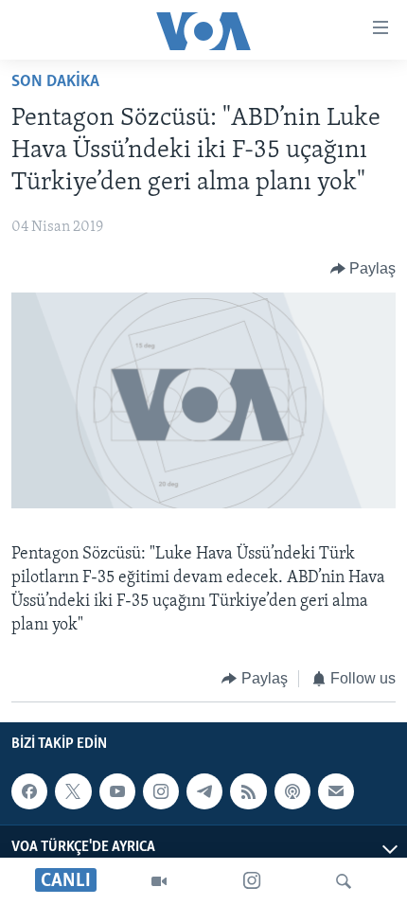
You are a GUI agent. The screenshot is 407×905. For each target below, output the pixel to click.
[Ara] (343, 881)
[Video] (159, 881)
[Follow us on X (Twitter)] (73, 791)
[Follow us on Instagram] (161, 791)
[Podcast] (292, 791)
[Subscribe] (336, 791)
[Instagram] (251, 881)
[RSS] (248, 791)
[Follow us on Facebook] (29, 791)
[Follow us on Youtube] (117, 791)
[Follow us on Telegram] (204, 791)
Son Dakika (55, 82)
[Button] (363, 269)
